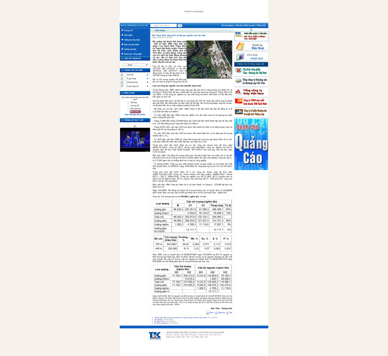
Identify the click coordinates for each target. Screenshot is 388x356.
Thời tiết (130, 75)
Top (230, 313)
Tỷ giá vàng (131, 79)
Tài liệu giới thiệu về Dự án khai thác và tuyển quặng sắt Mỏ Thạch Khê (180, 318)
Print (211, 313)
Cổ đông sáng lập (160, 323)
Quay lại (221, 313)
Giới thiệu (127, 35)
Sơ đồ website (227, 25)
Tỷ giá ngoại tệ (133, 86)
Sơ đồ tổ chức (159, 321)
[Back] (216, 313)
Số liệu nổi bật (129, 49)
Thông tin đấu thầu (131, 40)
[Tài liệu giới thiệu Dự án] (251, 30)
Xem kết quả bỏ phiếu (135, 114)
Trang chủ (128, 30)
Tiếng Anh (261, 25)
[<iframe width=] (135, 151)
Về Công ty (158, 319)
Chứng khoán (132, 82)
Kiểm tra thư (249, 25)
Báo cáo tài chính (131, 45)
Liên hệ (239, 25)
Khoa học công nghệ (132, 54)
